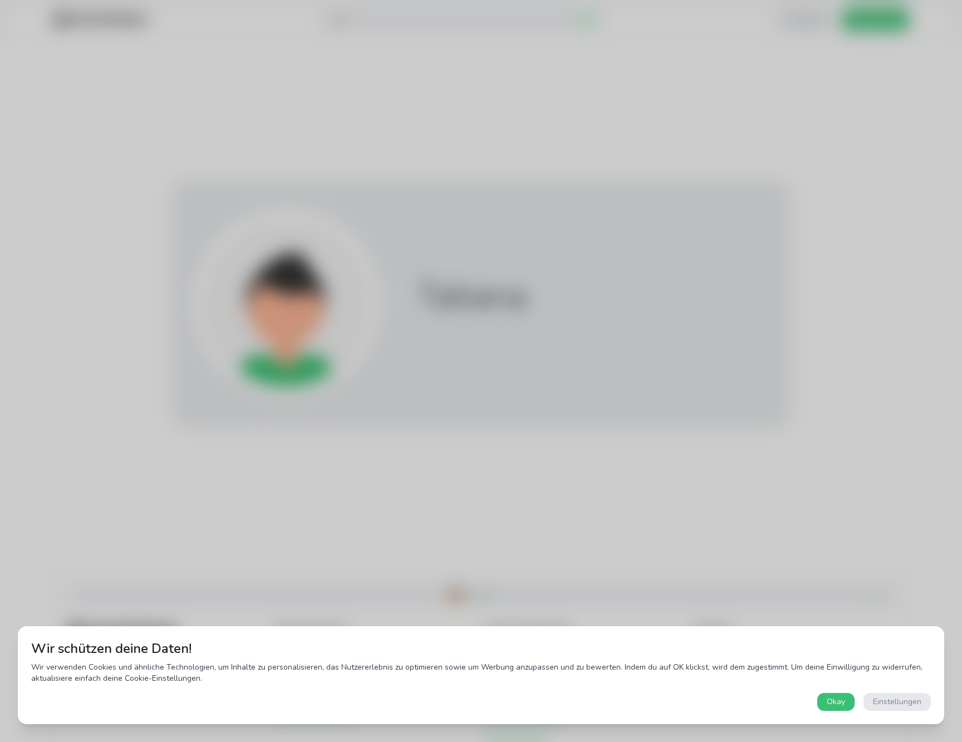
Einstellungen (897, 701)
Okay (836, 701)
